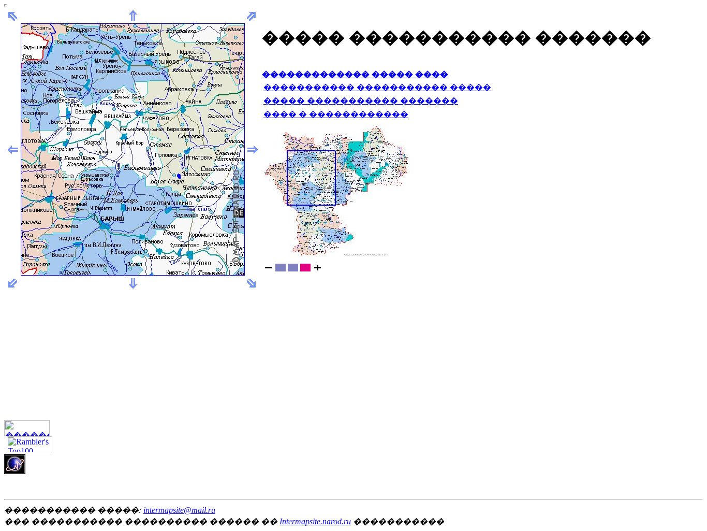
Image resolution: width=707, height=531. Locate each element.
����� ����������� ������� (360, 100)
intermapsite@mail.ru (179, 510)
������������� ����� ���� (355, 74)
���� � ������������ (335, 114)
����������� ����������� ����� (377, 87)
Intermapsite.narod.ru (315, 521)
